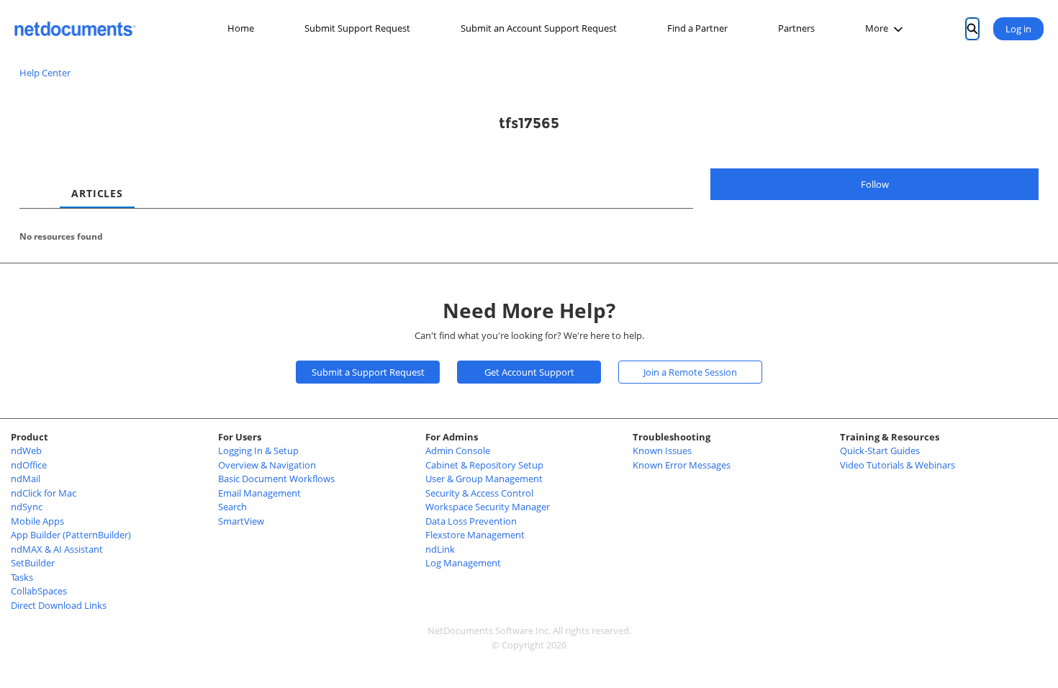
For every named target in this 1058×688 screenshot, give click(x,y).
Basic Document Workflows (276, 478)
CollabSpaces (39, 590)
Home (240, 28)
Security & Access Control (479, 492)
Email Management (259, 492)
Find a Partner (697, 28)
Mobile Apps (37, 521)
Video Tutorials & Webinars (897, 464)
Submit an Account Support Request (539, 28)
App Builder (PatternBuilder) (71, 534)
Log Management (463, 562)
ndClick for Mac (43, 492)
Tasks (22, 577)
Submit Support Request (357, 28)
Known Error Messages (682, 464)
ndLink (440, 549)
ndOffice (29, 464)
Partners (796, 28)
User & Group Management (484, 478)
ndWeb (26, 450)
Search (232, 506)
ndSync (26, 506)
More (876, 28)
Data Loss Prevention (471, 521)
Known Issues (662, 450)
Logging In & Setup (258, 450)
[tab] (30, 180)
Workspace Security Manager (487, 506)
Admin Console (457, 450)
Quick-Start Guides (880, 450)
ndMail (25, 478)
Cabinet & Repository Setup (484, 464)
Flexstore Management (475, 534)
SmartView (241, 521)
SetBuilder (33, 562)
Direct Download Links (59, 605)
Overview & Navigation (267, 464)
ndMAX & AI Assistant (57, 549)
